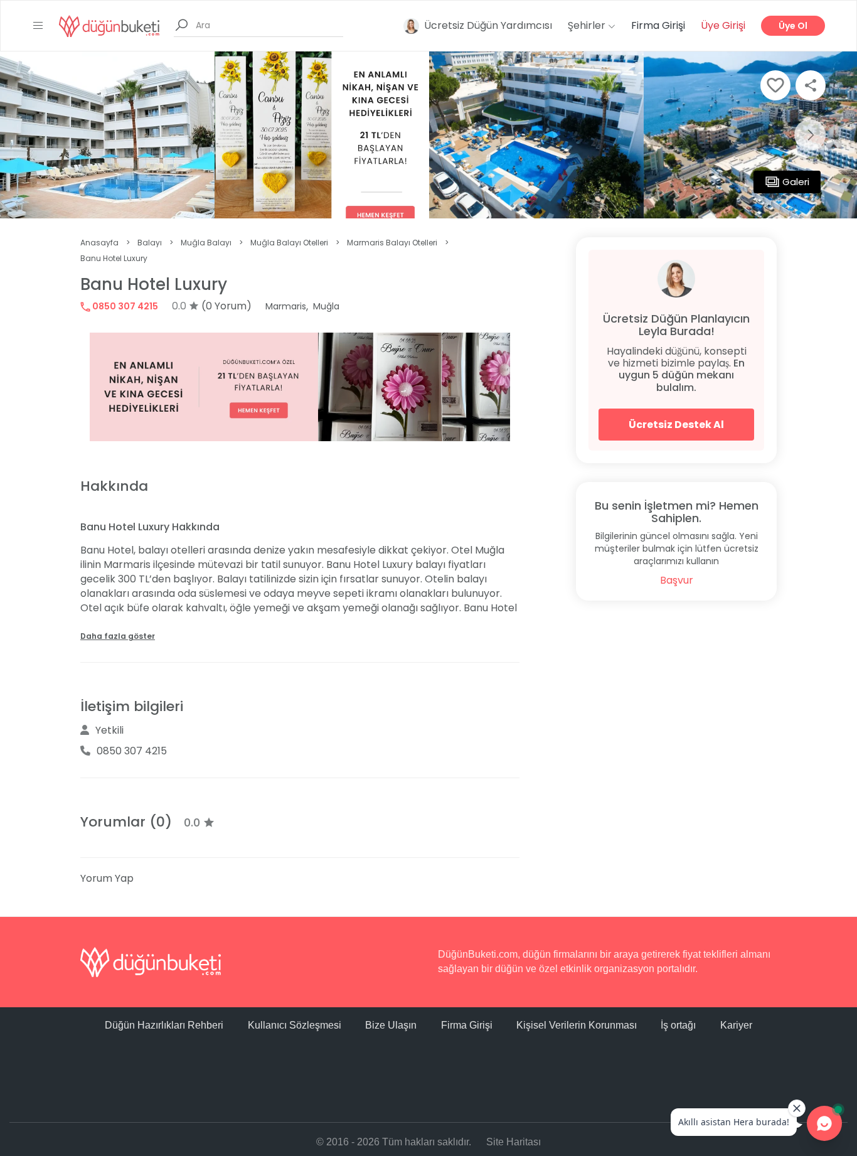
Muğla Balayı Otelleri (289, 242)
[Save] (775, 85)
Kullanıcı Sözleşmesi (294, 1025)
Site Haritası (513, 1142)
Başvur (676, 580)
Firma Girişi (658, 25)
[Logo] (109, 25)
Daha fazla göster (117, 636)
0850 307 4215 (124, 306)
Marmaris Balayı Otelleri (392, 242)
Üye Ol (793, 25)
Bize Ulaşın (391, 1025)
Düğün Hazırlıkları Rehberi (164, 1025)
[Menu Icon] (38, 25)
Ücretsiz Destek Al (676, 424)
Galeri (795, 181)
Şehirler (588, 25)
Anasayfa (99, 242)
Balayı (149, 242)
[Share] (811, 85)
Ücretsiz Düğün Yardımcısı (488, 25)
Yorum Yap (107, 878)
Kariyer (736, 1025)
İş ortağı (678, 1025)
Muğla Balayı (206, 242)
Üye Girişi (723, 25)
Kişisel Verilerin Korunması (576, 1025)
